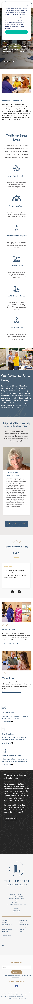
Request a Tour (16, 910)
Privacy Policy (26, 975)
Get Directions (10, 818)
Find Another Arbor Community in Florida (16, 904)
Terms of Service (15, 976)
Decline (16, 36)
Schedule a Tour (8, 61)
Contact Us (16, 908)
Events (21, 926)
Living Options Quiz (23, 924)
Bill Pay (3, 945)
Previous (10, 524)
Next (15, 524)
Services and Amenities (7, 929)
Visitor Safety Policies (6, 935)
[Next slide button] (19, 591)
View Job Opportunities (10, 643)
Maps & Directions (16, 902)
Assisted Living (5, 926)
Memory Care (5, 927)
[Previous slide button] (12, 591)
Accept (16, 32)
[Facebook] (16, 986)
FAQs (3, 933)
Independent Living (6, 920)
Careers (21, 931)
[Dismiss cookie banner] (27, 6)
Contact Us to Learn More (11, 692)
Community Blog (23, 927)
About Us (21, 929)
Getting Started (5, 931)
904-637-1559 (16, 912)
